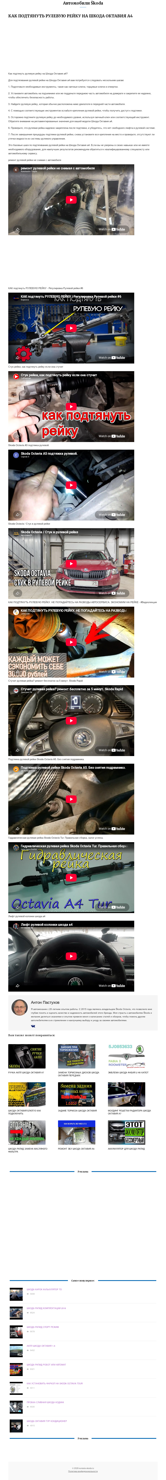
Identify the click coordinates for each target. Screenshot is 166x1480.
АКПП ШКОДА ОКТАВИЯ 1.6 (41, 1345)
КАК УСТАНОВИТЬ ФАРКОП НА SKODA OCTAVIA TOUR (55, 1383)
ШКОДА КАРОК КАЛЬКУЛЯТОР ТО (44, 1289)
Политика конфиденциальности (83, 1471)
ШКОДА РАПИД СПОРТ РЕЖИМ (43, 1326)
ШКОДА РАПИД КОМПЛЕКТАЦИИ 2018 (46, 1308)
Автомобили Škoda (83, 3)
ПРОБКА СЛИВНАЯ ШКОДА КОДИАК (45, 1402)
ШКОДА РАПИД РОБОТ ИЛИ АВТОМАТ (46, 1364)
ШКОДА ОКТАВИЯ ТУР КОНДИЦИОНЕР (47, 1421)
